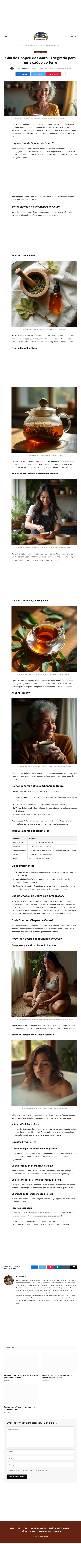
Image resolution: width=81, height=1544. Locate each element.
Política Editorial (28, 1531)
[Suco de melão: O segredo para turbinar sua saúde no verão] (21, 1394)
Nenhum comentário (47, 68)
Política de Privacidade (59, 1528)
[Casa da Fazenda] (40, 36)
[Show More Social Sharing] (63, 74)
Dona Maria (25, 68)
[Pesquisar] (75, 35)
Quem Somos (22, 1528)
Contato (57, 1531)
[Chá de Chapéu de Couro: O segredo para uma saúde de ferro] (40, 98)
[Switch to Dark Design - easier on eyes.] (71, 36)
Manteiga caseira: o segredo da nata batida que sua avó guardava (21, 1376)
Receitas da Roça (40, 52)
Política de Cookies (38, 1528)
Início (21, 45)
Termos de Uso (44, 1531)
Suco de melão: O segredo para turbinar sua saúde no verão (20, 1408)
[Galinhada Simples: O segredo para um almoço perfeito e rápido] (59, 1363)
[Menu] (6, 35)
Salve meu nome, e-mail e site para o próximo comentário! (28, 1470)
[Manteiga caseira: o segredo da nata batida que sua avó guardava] (21, 1363)
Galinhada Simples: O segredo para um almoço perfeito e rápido (57, 1376)
